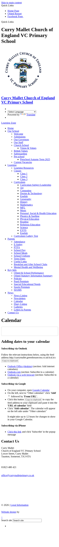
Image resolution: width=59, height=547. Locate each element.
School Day (20, 250)
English (24, 196)
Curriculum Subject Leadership (35, 185)
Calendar (18, 301)
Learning (12, 165)
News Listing (20, 295)
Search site (6, 520)
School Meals (20, 253)
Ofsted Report (15, 13)
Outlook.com (14, 372)
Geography (25, 199)
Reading (24, 221)
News (10, 292)
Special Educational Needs (27, 284)
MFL (22, 207)
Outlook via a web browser (21, 374)
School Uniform (22, 256)
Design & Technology (31, 193)
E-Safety (18, 244)
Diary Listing (20, 304)
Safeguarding (20, 153)
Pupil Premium (21, 281)
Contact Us (13, 312)
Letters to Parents (22, 309)
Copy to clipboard (10, 360)
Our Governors (21, 139)
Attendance (19, 241)
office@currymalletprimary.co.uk (17, 475)
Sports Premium (22, 287)
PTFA (17, 247)
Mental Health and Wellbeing (28, 267)
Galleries (18, 307)
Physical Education (29, 219)
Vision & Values (28, 148)
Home (11, 128)
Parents (11, 238)
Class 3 (23, 179)
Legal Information (19, 505)
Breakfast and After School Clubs (30, 264)
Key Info (12, 270)
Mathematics (26, 204)
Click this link (14, 431)
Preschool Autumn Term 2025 (35, 159)
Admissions (19, 136)
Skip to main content (11, 2)
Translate (30, 114)
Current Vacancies (23, 162)
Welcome (18, 134)
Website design (8, 512)
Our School (13, 131)
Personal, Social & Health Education (38, 213)
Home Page (13, 10)
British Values (21, 151)
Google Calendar (40, 390)
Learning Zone (8, 123)
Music (23, 210)
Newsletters (19, 298)
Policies (18, 278)
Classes (17, 170)
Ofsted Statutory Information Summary (33, 275)
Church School (21, 145)
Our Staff (18, 142)
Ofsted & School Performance (29, 273)
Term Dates (19, 258)
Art (21, 187)
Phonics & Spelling (29, 216)
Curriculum (19, 182)
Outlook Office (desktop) (20, 366)
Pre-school (19, 156)
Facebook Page (15, 16)
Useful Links (20, 261)
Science (24, 227)
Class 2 (23, 176)
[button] (14, 22)
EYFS (23, 230)
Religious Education (30, 224)
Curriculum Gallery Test (26, 236)
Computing (25, 190)
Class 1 (23, 173)
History (24, 202)
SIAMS (18, 290)
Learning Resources (24, 168)
